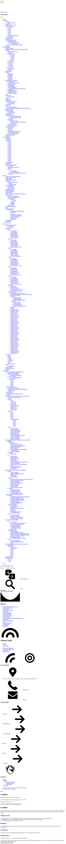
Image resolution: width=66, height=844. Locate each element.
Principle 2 (10, 74)
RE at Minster (13, 507)
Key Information (6, 47)
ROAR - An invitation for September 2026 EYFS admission (18, 108)
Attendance (8, 100)
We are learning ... (14, 287)
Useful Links (8, 221)
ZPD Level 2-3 (14, 406)
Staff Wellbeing (11, 86)
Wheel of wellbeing (15, 216)
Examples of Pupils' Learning (17, 493)
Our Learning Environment (13, 372)
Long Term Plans (11, 378)
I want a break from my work (19, 305)
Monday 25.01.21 (14, 325)
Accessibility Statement (10, 782)
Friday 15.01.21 (14, 318)
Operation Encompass (10, 189)
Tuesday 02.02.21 (14, 332)
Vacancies (8, 45)
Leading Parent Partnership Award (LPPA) (17, 173)
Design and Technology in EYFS (17, 535)
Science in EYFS (14, 477)
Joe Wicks (13, 296)
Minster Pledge (11, 390)
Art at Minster (13, 522)
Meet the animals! (14, 120)
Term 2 (9, 142)
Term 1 (9, 141)
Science (9, 471)
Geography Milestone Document (17, 498)
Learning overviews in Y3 (16, 256)
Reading (10, 168)
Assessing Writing (14, 419)
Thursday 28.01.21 (15, 329)
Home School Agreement (11, 179)
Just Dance (13, 307)
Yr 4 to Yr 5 (10, 66)
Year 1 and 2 (13, 401)
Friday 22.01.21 (14, 324)
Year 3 (9, 30)
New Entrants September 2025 (14, 116)
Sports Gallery (14, 459)
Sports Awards (14, 170)
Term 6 (9, 147)
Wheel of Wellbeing (12, 87)
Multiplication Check (15, 434)
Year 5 (9, 33)
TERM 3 (13, 203)
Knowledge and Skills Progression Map (19, 449)
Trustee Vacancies (12, 41)
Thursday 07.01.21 (15, 311)
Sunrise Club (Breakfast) (13, 196)
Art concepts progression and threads (18, 523)
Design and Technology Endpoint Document (20, 533)
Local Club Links (14, 467)
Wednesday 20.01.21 (15, 322)
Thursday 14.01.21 (15, 317)
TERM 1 (13, 199)
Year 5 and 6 (13, 404)
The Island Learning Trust (11, 40)
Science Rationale (14, 472)
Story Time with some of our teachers (18, 122)
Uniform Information (10, 190)
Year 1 (9, 28)
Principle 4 (10, 77)
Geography (10, 495)
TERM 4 (13, 204)
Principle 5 (10, 78)
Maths (9, 427)
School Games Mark (15, 171)
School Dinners (11, 186)
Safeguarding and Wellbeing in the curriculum (17, 389)
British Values (13, 453)
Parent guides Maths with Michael (18, 435)
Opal (7, 94)
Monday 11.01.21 (14, 314)
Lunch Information (9, 185)
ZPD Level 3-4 (14, 407)
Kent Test (10, 130)
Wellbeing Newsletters (12, 93)
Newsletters (8, 138)
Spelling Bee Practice (10, 368)
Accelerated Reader (12, 184)
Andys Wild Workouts (15, 295)
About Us (5, 20)
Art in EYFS (13, 529)
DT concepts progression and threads (18, 538)
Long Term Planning (15, 429)
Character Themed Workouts (19, 300)
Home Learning (14, 237)
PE (8, 169)
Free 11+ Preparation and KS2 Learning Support (15, 193)
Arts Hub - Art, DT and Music (12, 519)
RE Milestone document (16, 511)
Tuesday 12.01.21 (14, 315)
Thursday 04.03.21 (15, 352)
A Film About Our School (11, 25)
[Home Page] (7, 565)
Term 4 (9, 145)
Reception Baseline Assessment (14, 131)
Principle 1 (10, 73)
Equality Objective (9, 109)
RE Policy (13, 509)
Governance (8, 104)
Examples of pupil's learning (16, 518)
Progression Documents (15, 490)
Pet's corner (8, 354)
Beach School (11, 545)
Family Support (9, 71)
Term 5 (9, 146)
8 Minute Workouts (17, 299)
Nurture (7, 72)
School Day (8, 222)
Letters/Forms (8, 140)
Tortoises (10, 361)
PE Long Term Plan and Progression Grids (19, 461)
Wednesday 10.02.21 (15, 339)
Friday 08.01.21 (14, 312)
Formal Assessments (10, 126)
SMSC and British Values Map (17, 473)
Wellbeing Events (11, 92)
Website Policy (9, 784)
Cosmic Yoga (13, 301)
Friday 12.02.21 (14, 341)
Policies (7, 105)
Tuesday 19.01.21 (14, 320)
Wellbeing (10, 210)
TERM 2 (13, 201)
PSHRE (10, 441)
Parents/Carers (11, 68)
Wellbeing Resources (10, 208)
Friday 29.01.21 (14, 330)
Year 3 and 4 (13, 403)
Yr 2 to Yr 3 (10, 64)
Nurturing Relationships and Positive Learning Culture (17, 49)
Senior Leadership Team (13, 35)
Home (4, 19)
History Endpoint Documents (17, 482)
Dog (9, 362)
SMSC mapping (14, 448)
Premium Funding (9, 110)
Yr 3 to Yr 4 (10, 65)
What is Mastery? (14, 428)
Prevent (7, 97)
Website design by (9, 788)
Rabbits (9, 357)
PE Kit (12, 465)
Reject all (3, 804)
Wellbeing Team (11, 81)
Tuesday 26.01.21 (14, 326)
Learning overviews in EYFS (17, 289)
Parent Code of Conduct (11, 177)
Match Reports (14, 456)
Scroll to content (4, 12)
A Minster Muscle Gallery (16, 375)
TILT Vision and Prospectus (14, 42)
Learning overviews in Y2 (16, 246)
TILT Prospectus (14, 43)
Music (9, 539)
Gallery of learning (14, 244)
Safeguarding (8, 95)
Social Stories (13, 218)
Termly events (11, 227)
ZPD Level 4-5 (14, 408)
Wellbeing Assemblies (12, 90)
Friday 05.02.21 (14, 335)
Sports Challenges (14, 460)
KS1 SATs (10, 127)
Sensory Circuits (11, 53)
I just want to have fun (17, 304)
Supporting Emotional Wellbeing (17, 211)
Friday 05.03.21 (14, 353)
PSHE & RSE (11, 442)
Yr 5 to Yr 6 (10, 67)
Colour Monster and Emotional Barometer (16, 88)
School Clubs (8, 194)
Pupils (9, 70)
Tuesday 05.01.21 (14, 309)
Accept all (8, 804)
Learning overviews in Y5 (16, 274)
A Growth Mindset (12, 376)
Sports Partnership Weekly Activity (18, 293)
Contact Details (9, 38)
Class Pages (8, 228)
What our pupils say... (12, 125)
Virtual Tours (11, 118)
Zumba (12, 308)
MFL (9, 514)
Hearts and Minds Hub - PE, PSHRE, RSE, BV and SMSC (18, 440)
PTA (7, 207)
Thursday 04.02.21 (15, 334)
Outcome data (11, 102)
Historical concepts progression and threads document (22, 479)
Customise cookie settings (16, 804)
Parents (4, 175)
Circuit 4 (12, 58)
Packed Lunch (11, 188)
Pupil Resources (11, 85)
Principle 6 (10, 79)
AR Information (11, 366)
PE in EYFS (13, 468)
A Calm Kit (13, 212)
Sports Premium (11, 112)
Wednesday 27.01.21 (15, 327)
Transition (10, 391)
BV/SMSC (10, 452)
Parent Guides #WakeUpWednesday (13, 176)
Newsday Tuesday (9, 557)
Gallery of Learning (15, 236)
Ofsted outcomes (11, 103)
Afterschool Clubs (12, 198)
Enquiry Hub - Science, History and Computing (15, 470)
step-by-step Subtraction (16, 437)
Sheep (9, 355)
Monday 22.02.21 (14, 342)
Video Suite (10, 119)
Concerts (10, 174)
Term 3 (9, 144)
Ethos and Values (11, 22)
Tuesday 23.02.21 (14, 344)
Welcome (7, 21)
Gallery (14, 200)
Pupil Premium (11, 111)
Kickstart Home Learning (16, 214)
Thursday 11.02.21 (14, 340)
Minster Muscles (14, 234)
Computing (10, 488)
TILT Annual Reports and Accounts (15, 44)
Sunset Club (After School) (13, 197)
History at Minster (14, 485)
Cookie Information (10, 783)
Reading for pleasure (15, 405)
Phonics (9, 398)
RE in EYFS (13, 510)
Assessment (8, 394)
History (9, 478)
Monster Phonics (9, 367)
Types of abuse (11, 96)
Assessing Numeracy (15, 438)
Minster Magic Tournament (16, 215)
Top (1, 791)
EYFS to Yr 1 (11, 62)
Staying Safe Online (10, 191)
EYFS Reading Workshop (16, 290)
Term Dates (8, 163)
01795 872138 (26, 689)
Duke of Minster (9, 192)
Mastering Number (14, 433)
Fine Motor (10, 52)
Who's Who (8, 23)
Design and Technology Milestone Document (20, 534)
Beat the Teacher (14, 457)
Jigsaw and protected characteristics (18, 445)
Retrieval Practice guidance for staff (15, 393)
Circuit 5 (12, 59)
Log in (4, 563)
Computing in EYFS (15, 489)
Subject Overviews (15, 474)
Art (9, 520)
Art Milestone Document (16, 527)
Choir (12, 542)
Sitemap (4, 779)
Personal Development (10, 386)
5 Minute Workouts (17, 297)
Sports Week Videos (15, 458)
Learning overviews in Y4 (16, 265)
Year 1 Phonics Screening (13, 132)
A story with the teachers (16, 117)
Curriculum (10, 166)
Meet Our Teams (9, 26)
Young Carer (8, 99)
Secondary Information (10, 134)
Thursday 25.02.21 (15, 346)
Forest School (13, 123)
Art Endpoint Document (16, 526)
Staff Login (5, 785)
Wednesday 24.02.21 (15, 345)
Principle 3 (10, 75)
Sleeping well (13, 219)
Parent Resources (11, 84)
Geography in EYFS (15, 503)
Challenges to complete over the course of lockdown (21, 294)
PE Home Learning (12, 292)
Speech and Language (12, 51)
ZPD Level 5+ (14, 409)
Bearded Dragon (11, 363)
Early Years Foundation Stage (14, 397)
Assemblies (8, 139)
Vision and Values (9, 48)
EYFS (12, 400)
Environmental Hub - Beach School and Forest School (17, 544)
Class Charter (13, 230)
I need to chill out (16, 302)
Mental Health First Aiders (13, 82)
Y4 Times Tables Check (13, 133)
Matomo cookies (7, 826)
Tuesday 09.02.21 (14, 338)
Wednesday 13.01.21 (15, 316)
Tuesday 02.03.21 (14, 349)
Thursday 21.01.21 (15, 323)
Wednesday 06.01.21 (15, 310)
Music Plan (8, 136)
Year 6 (9, 34)
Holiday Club (11, 205)
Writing (9, 411)
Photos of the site (14, 547)
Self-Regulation (11, 89)
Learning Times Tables (15, 431)
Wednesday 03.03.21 (15, 351)
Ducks (9, 356)
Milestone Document (15, 483)
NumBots (10, 183)
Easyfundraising (9, 220)
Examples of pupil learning (16, 444)
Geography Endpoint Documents (17, 500)
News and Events (6, 137)
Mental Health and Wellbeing (12, 80)
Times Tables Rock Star (13, 182)
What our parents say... (13, 124)
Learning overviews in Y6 (16, 283)
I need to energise (17, 303)
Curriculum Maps (9, 556)
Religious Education (12, 504)
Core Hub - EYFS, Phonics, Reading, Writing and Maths (17, 396)
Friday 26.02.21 (14, 347)
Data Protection (9, 114)
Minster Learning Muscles (13, 374)
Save (12, 842)
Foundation (10, 27)
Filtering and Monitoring (11, 206)
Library (7, 364)
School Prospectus (9, 37)
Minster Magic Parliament (11, 225)
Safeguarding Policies (12, 107)
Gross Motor (10, 60)
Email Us (24, 699)
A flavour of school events (13, 388)
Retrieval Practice (9, 392)
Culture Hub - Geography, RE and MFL (14, 494)
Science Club (13, 475)
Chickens (10, 359)
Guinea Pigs (10, 360)
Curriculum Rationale (15, 451)
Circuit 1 (12, 55)
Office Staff (10, 36)
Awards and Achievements (11, 164)
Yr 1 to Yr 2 (10, 63)
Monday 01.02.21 (14, 331)
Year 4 (9, 31)
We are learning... (14, 233)
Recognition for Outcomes (13, 167)
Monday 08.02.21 (14, 337)
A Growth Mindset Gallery (16, 377)
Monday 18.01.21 (14, 319)
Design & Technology (12, 530)
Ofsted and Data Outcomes (11, 101)
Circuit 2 (12, 56)
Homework (8, 181)
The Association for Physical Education (19, 464)
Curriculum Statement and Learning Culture (15, 371)
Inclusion (7, 50)
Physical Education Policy (16, 466)
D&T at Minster (14, 531)
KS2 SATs (10, 129)
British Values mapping (15, 446)
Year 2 (9, 29)
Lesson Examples (14, 450)
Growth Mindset (14, 231)
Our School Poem (14, 505)
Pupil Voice (8, 369)
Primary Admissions (10, 115)
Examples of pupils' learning (16, 487)
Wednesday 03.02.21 (15, 333)
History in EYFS (14, 486)
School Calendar (9, 162)
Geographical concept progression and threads (20, 496)
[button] (33, 575)
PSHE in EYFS (14, 443)
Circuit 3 (12, 57)
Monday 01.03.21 (14, 348)
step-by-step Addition (15, 436)
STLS (12, 213)
